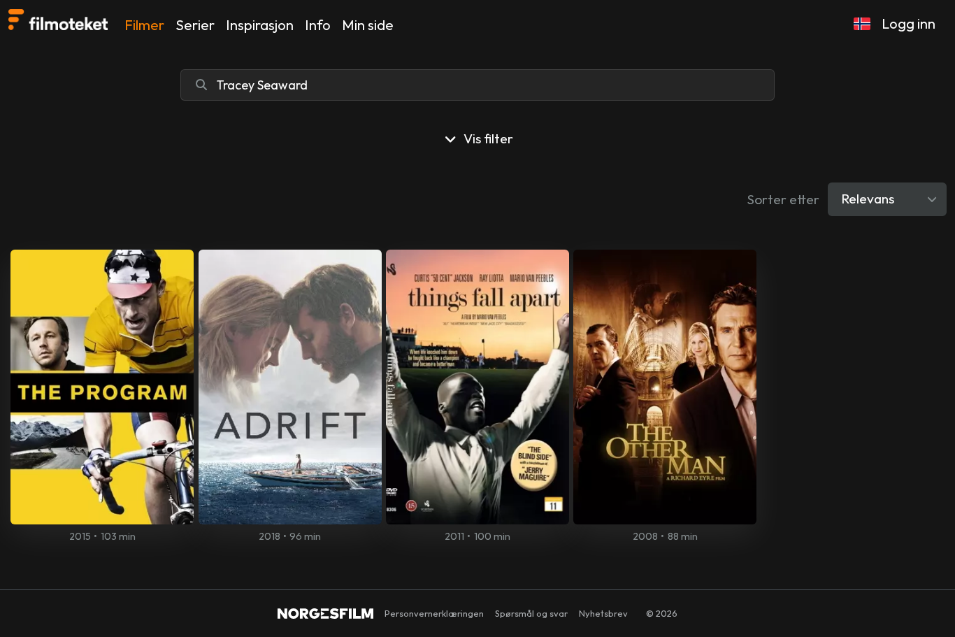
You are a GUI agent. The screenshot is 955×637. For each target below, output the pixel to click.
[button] (862, 23)
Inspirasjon (260, 25)
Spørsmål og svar (531, 613)
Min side (368, 25)
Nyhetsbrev (603, 613)
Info (318, 25)
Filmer (144, 25)
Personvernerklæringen (434, 613)
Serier (195, 25)
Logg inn (908, 23)
